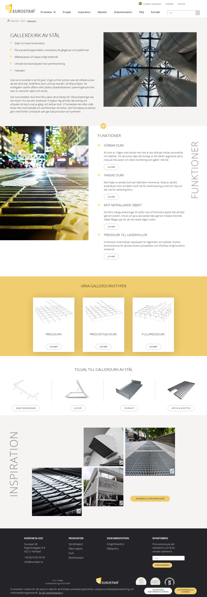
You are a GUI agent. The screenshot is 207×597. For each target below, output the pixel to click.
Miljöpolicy (113, 548)
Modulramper (76, 557)
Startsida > (15, 21)
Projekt (67, 12)
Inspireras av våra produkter (150, 498)
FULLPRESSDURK (153, 334)
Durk (71, 553)
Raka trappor (76, 548)
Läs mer (111, 167)
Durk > (24, 21)
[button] (103, 125)
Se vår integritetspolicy (51, 592)
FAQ (141, 12)
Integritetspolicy (115, 544)
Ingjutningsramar (26, 408)
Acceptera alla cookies (186, 591)
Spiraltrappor (76, 544)
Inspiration (84, 12)
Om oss (181, 4)
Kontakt (155, 12)
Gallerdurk (31, 21)
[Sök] (198, 12)
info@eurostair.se (33, 562)
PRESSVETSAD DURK (103, 334)
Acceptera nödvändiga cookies (158, 591)
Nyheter (102, 12)
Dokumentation (123, 12)
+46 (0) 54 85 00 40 (34, 557)
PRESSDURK (54, 334)
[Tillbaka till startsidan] (20, 12)
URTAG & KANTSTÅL (181, 408)
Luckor (78, 408)
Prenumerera (162, 565)
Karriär (169, 4)
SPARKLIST (129, 408)
